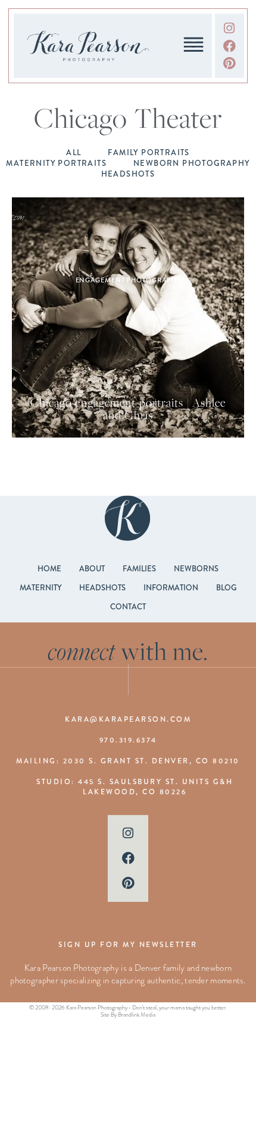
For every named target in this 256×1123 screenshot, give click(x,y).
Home (49, 569)
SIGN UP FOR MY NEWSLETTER (128, 945)
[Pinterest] (229, 63)
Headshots (102, 588)
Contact (128, 607)
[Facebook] (229, 46)
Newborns (196, 569)
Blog (226, 588)
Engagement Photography (128, 280)
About (92, 569)
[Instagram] (229, 28)
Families (139, 569)
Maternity (40, 588)
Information (170, 588)
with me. (128, 651)
